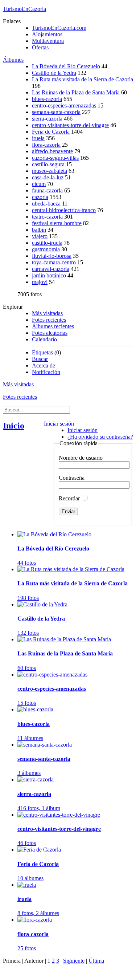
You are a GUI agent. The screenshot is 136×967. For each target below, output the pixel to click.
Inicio (13, 425)
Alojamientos (47, 34)
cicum (39, 184)
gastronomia (46, 249)
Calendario (44, 339)
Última (96, 961)
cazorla (40, 197)
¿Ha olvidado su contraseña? (100, 437)
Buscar (40, 359)
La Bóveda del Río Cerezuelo (66, 66)
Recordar (70, 498)
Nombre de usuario (81, 458)
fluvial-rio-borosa (51, 256)
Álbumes (13, 60)
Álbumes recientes (53, 326)
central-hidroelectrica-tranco (64, 210)
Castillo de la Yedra (54, 73)
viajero (40, 236)
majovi (40, 282)
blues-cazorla (47, 99)
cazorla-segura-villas (55, 158)
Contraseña (72, 478)
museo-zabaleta (49, 171)
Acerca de (43, 365)
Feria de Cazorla (51, 132)
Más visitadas (47, 313)
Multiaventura (48, 41)
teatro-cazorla (47, 217)
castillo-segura (48, 164)
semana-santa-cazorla (56, 112)
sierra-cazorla (47, 118)
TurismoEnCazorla (24, 9)
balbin (39, 230)
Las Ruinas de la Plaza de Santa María (76, 92)
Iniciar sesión (59, 423)
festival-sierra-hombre (57, 223)
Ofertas (40, 47)
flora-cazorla (46, 145)
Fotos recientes (49, 320)
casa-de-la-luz (47, 177)
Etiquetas (42, 352)
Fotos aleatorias (49, 333)
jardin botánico (49, 275)
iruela (38, 138)
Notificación (46, 372)
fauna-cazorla (47, 190)
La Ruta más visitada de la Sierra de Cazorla (82, 79)
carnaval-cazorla (50, 269)
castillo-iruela (47, 243)
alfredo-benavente (52, 151)
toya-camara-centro (54, 262)
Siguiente (74, 961)
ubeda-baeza (46, 203)
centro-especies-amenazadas (64, 105)
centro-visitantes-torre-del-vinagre (70, 125)
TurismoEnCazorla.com (59, 28)
